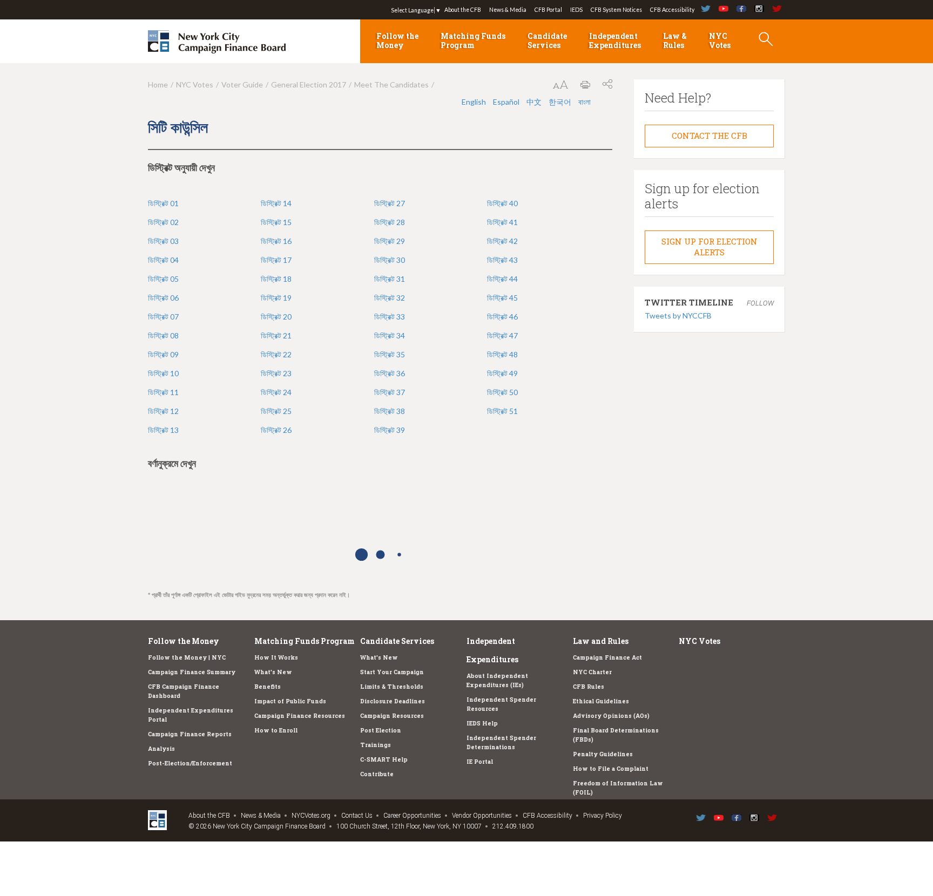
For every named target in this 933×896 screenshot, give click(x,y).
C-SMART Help (384, 759)
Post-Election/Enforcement (190, 763)
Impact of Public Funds (290, 701)
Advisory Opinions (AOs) (611, 715)
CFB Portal (548, 9)
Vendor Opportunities (482, 815)
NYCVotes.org (311, 815)
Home (158, 84)
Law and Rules (600, 641)
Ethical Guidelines (601, 701)
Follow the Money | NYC (187, 657)
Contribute (377, 774)
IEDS (576, 9)
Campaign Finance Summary (191, 672)
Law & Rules (675, 40)
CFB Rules (588, 686)
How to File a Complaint (610, 768)
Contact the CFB (709, 135)
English (474, 101)
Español (506, 101)
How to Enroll (276, 730)
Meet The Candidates (391, 84)
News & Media (507, 9)
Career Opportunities (412, 815)
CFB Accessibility (672, 9)
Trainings (375, 745)
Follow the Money (397, 40)
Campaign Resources (392, 715)
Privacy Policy (602, 815)
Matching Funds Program (473, 40)
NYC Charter (592, 672)
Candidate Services (547, 40)
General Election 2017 (308, 84)
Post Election (380, 730)
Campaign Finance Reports (190, 734)
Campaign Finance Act (607, 657)
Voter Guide (242, 84)
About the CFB (462, 9)
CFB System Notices (616, 9)
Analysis (161, 748)
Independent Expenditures (615, 40)
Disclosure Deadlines (392, 701)
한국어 (560, 101)
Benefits (267, 686)
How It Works (276, 657)
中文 (534, 101)
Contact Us (357, 815)
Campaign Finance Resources (299, 715)
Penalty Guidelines (603, 754)
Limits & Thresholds (391, 686)
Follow (760, 303)
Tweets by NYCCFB (678, 315)
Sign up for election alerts (709, 246)
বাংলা (584, 101)
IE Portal (479, 761)
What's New (273, 672)
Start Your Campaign (392, 672)
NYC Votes (720, 40)
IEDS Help (482, 723)
